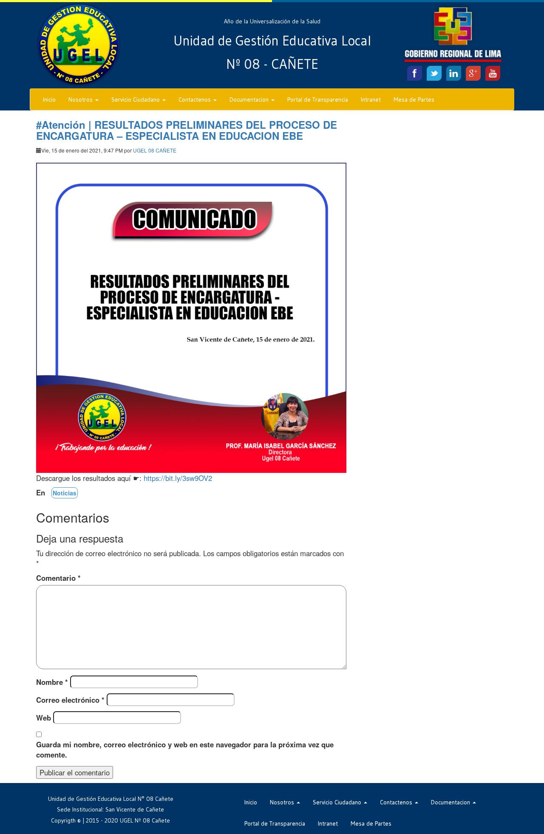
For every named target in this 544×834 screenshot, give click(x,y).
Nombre (52, 682)
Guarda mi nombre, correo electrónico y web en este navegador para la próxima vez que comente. (185, 749)
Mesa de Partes (414, 99)
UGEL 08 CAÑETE (154, 150)
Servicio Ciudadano (136, 99)
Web (43, 717)
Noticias (64, 493)
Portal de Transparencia (317, 99)
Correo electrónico (70, 700)
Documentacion (250, 99)
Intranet (371, 99)
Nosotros (81, 99)
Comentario (58, 578)
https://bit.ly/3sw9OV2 (178, 478)
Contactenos (195, 99)
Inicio (49, 99)
